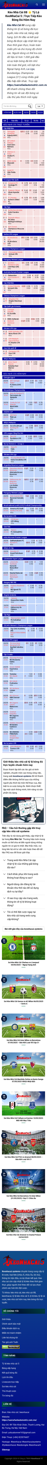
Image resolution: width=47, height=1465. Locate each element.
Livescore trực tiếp (10, 1382)
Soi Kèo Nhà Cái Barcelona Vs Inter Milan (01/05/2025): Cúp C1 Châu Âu (24, 1197)
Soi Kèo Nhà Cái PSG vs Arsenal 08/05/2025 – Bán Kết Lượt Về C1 (24, 1158)
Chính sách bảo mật (11, 1324)
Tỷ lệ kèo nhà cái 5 (10, 1363)
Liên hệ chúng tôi (10, 1337)
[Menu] (43, 4)
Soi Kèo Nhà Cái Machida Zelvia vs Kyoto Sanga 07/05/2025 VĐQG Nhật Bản (23, 1080)
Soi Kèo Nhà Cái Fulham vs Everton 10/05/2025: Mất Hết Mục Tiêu (23, 1119)
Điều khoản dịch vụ (11, 1328)
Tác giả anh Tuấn (10, 1342)
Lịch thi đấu (7, 1377)
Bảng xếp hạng (9, 1368)
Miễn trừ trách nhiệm (11, 1333)
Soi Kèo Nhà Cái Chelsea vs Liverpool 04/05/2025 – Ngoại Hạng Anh (23, 963)
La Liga (30, 69)
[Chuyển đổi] (4, 860)
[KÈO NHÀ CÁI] (15, 4)
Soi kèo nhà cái (9, 1386)
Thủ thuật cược (9, 1391)
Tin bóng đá (7, 1395)
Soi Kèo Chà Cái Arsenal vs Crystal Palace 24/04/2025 (23, 1236)
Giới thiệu (6, 1319)
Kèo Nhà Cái (14, 25)
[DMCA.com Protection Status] (11, 1346)
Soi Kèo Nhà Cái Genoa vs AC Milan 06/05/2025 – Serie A (23, 1002)
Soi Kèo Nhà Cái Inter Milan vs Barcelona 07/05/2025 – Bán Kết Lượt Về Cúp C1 (23, 1041)
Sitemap (6, 1449)
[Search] (37, 4)
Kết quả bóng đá (9, 1372)
